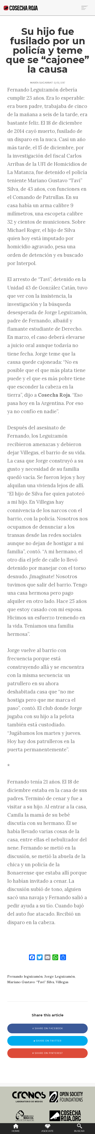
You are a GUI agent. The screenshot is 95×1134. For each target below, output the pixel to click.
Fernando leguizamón (25, 976)
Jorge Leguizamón (59, 976)
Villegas (62, 982)
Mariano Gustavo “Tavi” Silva (30, 982)
